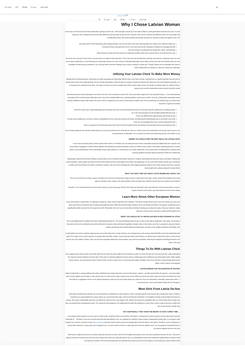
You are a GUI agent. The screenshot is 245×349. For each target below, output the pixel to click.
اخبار (16, 7)
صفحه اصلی (44, 7)
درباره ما (33, 7)
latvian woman (98, 322)
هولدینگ (24, 7)
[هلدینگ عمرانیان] (122, 15)
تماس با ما (8, 7)
